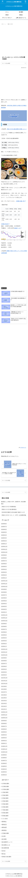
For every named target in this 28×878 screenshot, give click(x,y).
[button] (25, 63)
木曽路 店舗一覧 (20, 201)
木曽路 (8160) (4, 224)
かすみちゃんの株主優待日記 (14, 1)
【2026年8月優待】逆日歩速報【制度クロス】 (13, 512)
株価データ (17, 228)
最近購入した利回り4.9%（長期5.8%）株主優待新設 (13, 502)
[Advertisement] (14, 40)
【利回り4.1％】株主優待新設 (9, 509)
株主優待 (4, 288)
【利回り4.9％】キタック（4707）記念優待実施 (13, 515)
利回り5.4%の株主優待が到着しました (17, 129)
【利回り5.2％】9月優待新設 (8, 506)
